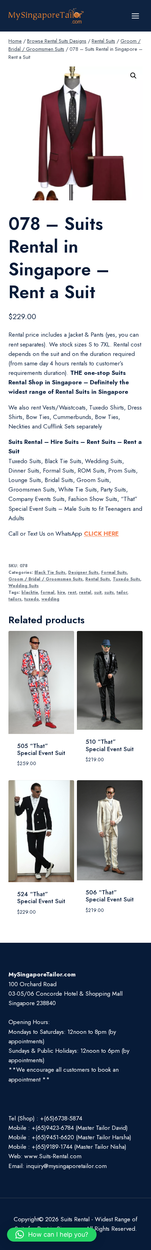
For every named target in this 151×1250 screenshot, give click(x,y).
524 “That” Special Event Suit (41, 897)
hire (61, 592)
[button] (133, 75)
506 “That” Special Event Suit (110, 896)
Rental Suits (97, 579)
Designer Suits (83, 572)
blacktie (29, 592)
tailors (14, 599)
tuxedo (31, 599)
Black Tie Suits (49, 572)
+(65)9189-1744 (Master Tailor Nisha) (79, 1146)
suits (109, 592)
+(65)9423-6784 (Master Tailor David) (80, 1128)
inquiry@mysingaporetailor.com (66, 1166)
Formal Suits (114, 572)
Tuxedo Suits (126, 579)
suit (97, 592)
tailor (122, 592)
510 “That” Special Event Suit (110, 745)
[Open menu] (135, 15)
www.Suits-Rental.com (52, 1156)
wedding (50, 599)
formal (47, 592)
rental (85, 592)
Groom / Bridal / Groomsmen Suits (45, 579)
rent (72, 592)
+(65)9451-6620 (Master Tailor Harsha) (81, 1137)
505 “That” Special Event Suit (41, 749)
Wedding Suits (23, 586)
